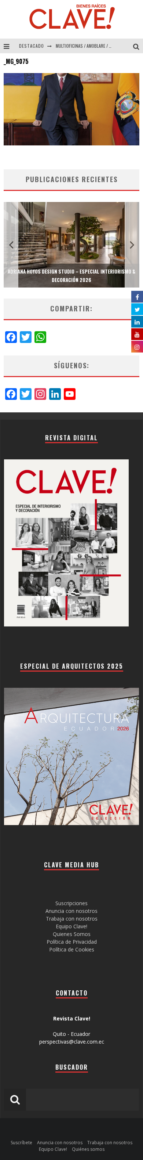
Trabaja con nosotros (72, 918)
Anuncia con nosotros (71, 910)
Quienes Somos (72, 933)
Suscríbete (21, 1142)
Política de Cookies (71, 949)
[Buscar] (138, 46)
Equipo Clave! (71, 926)
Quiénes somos (88, 1149)
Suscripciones (71, 903)
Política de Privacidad (72, 941)
